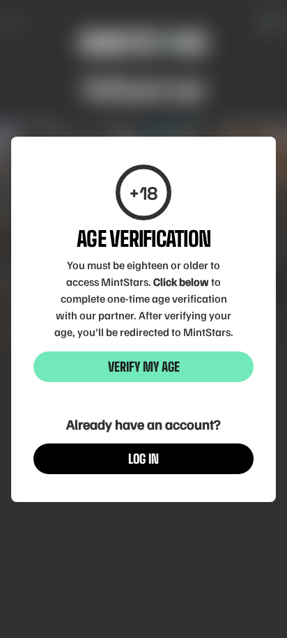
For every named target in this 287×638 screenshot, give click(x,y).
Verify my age (144, 366)
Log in (143, 458)
